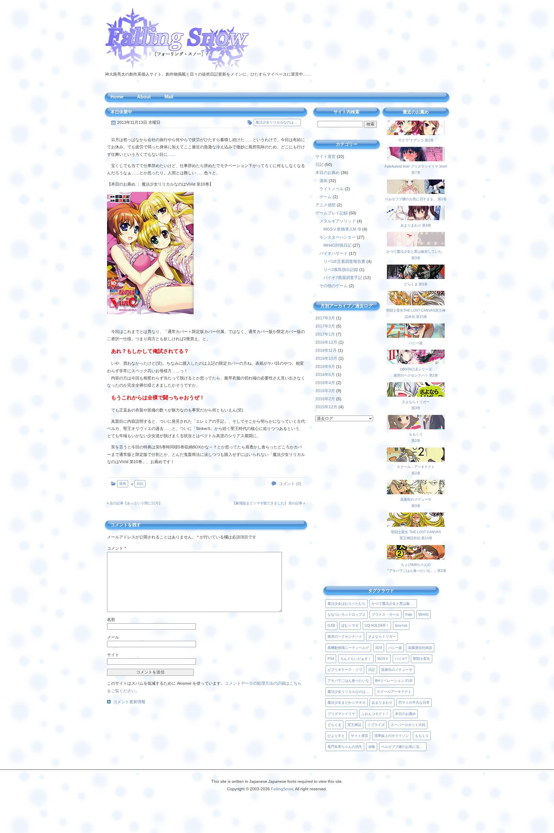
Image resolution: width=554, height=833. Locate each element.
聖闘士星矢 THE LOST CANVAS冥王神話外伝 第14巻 (416, 535)
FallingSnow (282, 789)
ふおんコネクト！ (375, 714)
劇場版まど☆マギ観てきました (260, 503)
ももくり (422, 736)
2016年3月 (325, 390)
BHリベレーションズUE (394, 681)
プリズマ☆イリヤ (341, 714)
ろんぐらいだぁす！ (355, 659)
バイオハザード (333, 253)
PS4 (330, 659)
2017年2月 (325, 326)
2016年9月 (325, 366)
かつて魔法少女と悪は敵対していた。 (394, 604)
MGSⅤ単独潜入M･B (342, 229)
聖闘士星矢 (421, 659)
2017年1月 (325, 334)
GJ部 (331, 626)
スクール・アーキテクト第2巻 (416, 470)
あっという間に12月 (143, 503)
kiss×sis (401, 626)
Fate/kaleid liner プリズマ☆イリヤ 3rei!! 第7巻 (416, 169)
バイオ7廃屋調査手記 (342, 277)
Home (117, 96)
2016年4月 (325, 382)
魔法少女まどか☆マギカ (346, 703)
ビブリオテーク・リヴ (344, 670)
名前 (111, 619)
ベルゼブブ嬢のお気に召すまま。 (403, 747)
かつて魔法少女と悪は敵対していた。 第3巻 (415, 255)
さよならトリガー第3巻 (416, 405)
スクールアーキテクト (394, 692)
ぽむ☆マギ (350, 626)
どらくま (334, 725)
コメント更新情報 (129, 702)
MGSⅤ (383, 659)
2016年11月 (326, 350)
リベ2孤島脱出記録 (340, 269)
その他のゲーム (333, 285)
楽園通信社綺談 (420, 648)
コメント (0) (290, 483)
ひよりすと (336, 736)
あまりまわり (382, 703)
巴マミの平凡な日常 (414, 703)
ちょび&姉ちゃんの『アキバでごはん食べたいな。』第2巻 (415, 568)
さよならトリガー (382, 636)
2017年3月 (325, 318)
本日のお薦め (327, 172)
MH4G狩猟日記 (337, 245)
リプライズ (376, 725)
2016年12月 (326, 342)
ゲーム (325, 196)
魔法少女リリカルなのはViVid (278, 122)
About (144, 96)
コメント (116, 548)
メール (113, 637)
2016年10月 (326, 358)
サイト (113, 654)
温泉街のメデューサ (396, 670)
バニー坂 (395, 648)
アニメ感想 (325, 205)
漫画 (122, 484)
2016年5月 (325, 374)
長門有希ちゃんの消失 (344, 747)
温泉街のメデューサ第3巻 (415, 502)
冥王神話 (354, 725)
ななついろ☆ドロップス (346, 615)
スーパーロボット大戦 (408, 725)
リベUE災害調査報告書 (344, 261)
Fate (408, 615)
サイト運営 (325, 156)
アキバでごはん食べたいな (348, 681)
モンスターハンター (337, 237)
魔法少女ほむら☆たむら (346, 604)
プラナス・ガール (385, 615)
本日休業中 (121, 111)
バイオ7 (401, 659)
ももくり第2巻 (416, 437)
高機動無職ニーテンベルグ (348, 648)
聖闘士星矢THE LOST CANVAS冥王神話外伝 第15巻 (416, 313)
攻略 (371, 747)
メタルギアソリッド (337, 221)
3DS (378, 648)
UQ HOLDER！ (377, 626)
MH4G (423, 615)
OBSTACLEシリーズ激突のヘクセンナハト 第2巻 (416, 372)
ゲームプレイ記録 (331, 213)
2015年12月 (326, 407)
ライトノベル (331, 188)
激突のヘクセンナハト (344, 636)
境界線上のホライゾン (391, 736)
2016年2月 (325, 398)
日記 (139, 484)
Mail (168, 96)
